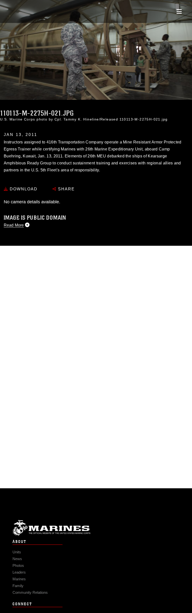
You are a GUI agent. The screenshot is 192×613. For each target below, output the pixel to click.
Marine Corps (96, 528)
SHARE (65, 189)
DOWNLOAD (23, 189)
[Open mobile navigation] (179, 11)
